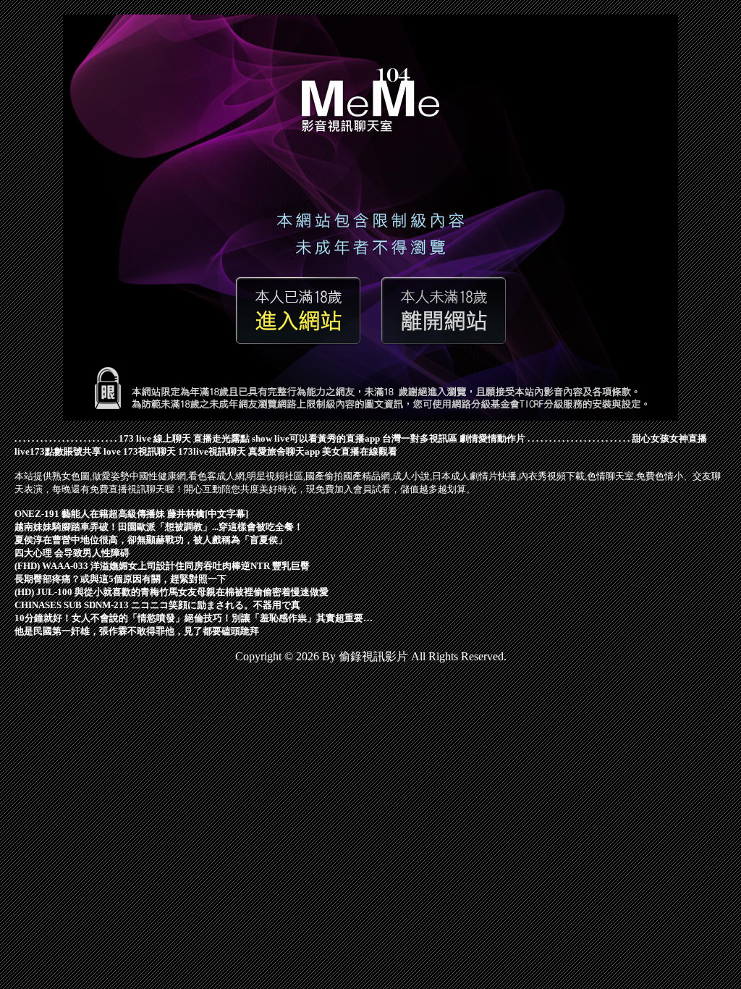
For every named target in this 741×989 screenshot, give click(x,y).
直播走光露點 (221, 438)
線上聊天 (172, 438)
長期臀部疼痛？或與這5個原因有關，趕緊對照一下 (120, 578)
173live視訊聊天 (212, 451)
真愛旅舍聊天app (284, 451)
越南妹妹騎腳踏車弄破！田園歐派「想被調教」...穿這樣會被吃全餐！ (158, 526)
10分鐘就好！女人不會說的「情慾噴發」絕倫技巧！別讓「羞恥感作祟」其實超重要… (193, 618)
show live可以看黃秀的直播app (316, 438)
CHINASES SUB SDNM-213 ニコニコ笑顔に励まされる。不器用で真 (157, 604)
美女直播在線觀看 (359, 451)
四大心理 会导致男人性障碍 (72, 552)
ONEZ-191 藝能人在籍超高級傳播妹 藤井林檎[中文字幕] (131, 513)
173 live (135, 438)
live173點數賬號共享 (57, 451)
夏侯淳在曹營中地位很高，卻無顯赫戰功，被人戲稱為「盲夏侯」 (150, 539)
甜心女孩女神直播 (669, 438)
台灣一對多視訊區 (419, 438)
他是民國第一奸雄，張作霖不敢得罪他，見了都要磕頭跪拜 (136, 631)
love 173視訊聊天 (139, 451)
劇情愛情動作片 (492, 438)
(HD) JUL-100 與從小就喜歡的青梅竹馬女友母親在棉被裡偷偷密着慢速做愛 (171, 591)
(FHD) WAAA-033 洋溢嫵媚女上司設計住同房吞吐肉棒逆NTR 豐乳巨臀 (162, 565)
